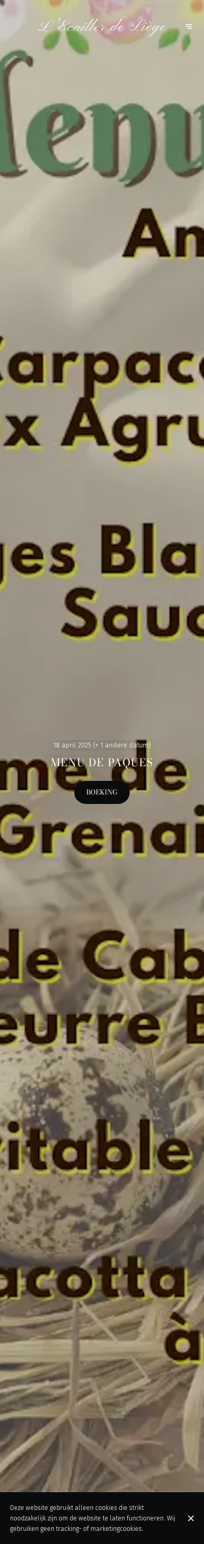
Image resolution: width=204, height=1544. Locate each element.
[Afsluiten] (190, 1518)
